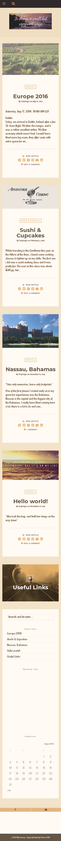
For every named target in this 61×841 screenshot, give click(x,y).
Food (24, 221)
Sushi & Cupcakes (30, 233)
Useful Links (13, 656)
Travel (30, 87)
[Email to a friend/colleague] (37, 160)
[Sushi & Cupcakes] (24, 289)
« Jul (8, 790)
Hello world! (30, 501)
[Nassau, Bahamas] (24, 425)
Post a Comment (32, 164)
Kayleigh (25, 101)
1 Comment (32, 430)
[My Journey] (30, 21)
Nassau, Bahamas (31, 369)
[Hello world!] (24, 539)
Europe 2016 (30, 96)
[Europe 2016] (24, 160)
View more (30, 59)
